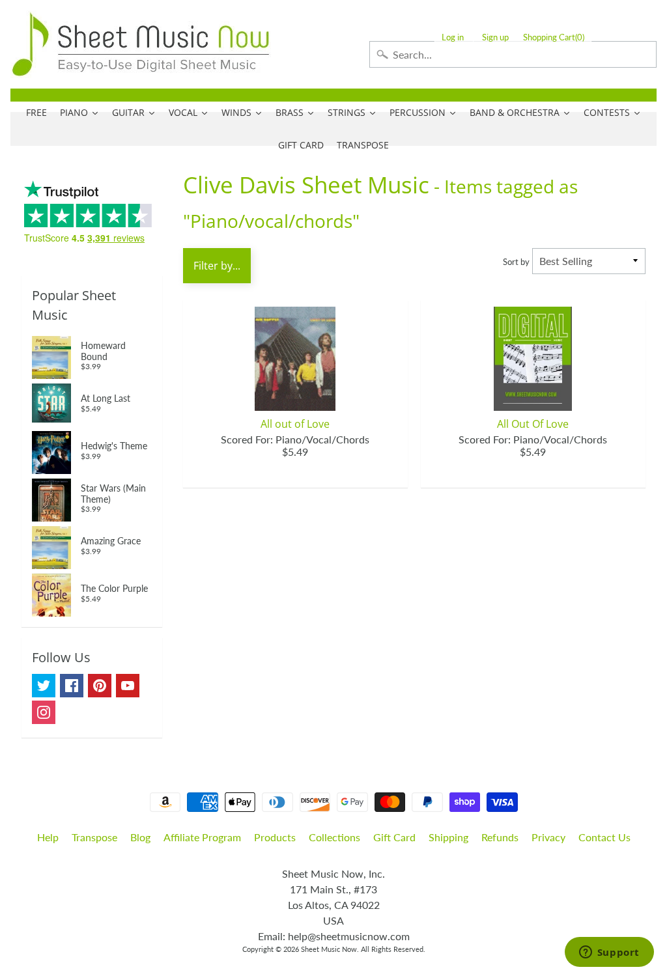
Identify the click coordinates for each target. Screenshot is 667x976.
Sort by (516, 262)
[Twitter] (43, 685)
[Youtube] (127, 685)
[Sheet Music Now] (140, 44)
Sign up (495, 37)
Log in (453, 37)
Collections (334, 837)
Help (48, 837)
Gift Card (394, 837)
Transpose (94, 837)
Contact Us (604, 837)
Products (275, 837)
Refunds (499, 837)
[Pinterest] (99, 685)
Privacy (548, 837)
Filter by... (216, 265)
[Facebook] (71, 685)
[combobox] (513, 54)
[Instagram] (43, 712)
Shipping (448, 837)
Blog (140, 837)
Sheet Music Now (329, 949)
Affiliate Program (202, 837)
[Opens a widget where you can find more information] (609, 953)
